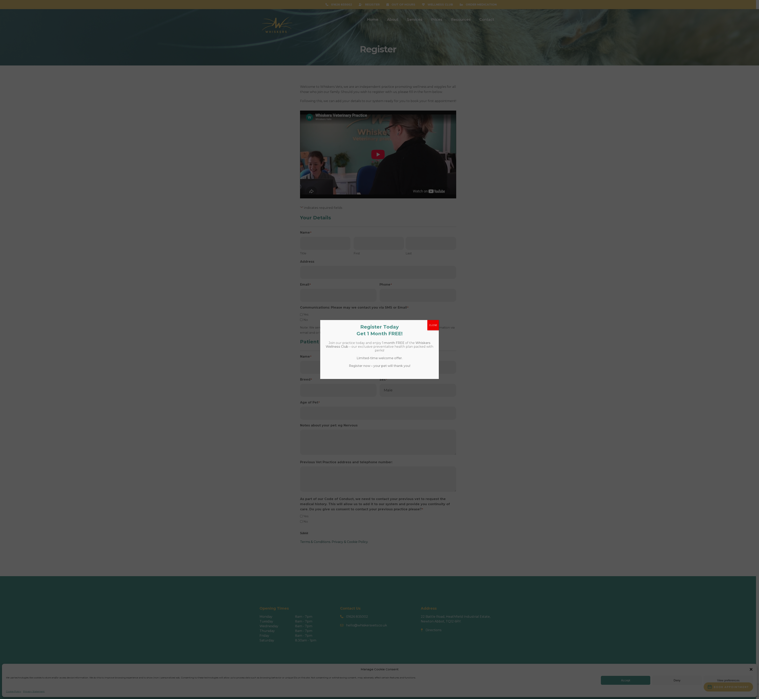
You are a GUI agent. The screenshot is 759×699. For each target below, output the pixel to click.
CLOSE (433, 325)
